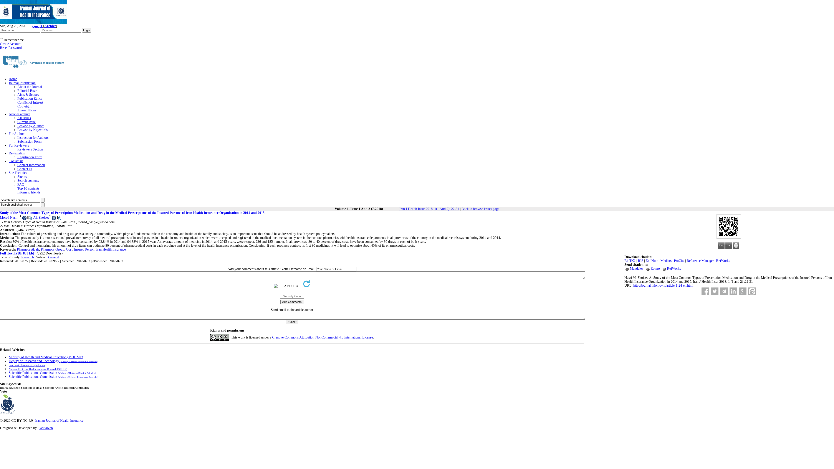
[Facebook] (705, 291)
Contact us (16, 161)
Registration (17, 153)
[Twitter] (714, 291)
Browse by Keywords (32, 130)
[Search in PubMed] (29, 219)
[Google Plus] (742, 291)
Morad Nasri (8, 217)
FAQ (20, 184)
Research (27, 257)
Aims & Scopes (28, 94)
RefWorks (723, 261)
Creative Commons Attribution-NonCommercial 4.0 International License (322, 337)
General (53, 257)
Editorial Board (27, 90)
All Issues (24, 118)
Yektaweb (46, 428)
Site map (23, 176)
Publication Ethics (29, 98)
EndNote (652, 261)
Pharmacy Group (52, 249)
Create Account (10, 44)
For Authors (17, 133)
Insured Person (84, 249)
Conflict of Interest (30, 102)
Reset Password (11, 48)
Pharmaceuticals (28, 249)
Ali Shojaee (41, 217)
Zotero (655, 268)
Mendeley (637, 268)
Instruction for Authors (32, 137)
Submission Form (29, 141)
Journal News (26, 110)
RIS (640, 261)
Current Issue (26, 122)
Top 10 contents (28, 188)
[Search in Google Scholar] (24, 219)
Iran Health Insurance (111, 249)
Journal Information (22, 83)
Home (13, 79)
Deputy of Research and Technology (53, 361)
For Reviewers (19, 145)
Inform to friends (28, 192)
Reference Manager (700, 261)
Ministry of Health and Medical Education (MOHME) (46, 357)
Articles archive (19, 114)
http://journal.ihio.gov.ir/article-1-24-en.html (663, 285)
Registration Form (29, 157)
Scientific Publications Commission (52, 373)
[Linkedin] (733, 291)
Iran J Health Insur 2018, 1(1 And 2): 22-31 (429, 209)
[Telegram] (724, 291)
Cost (69, 249)
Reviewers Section (30, 149)
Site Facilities (18, 173)
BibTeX (629, 261)
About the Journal (29, 87)
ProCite (679, 261)
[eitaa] (752, 291)
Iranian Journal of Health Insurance (59, 420)
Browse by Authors (30, 126)
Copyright (24, 106)
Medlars (666, 261)
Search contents (28, 180)
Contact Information (31, 165)
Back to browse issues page (480, 209)
